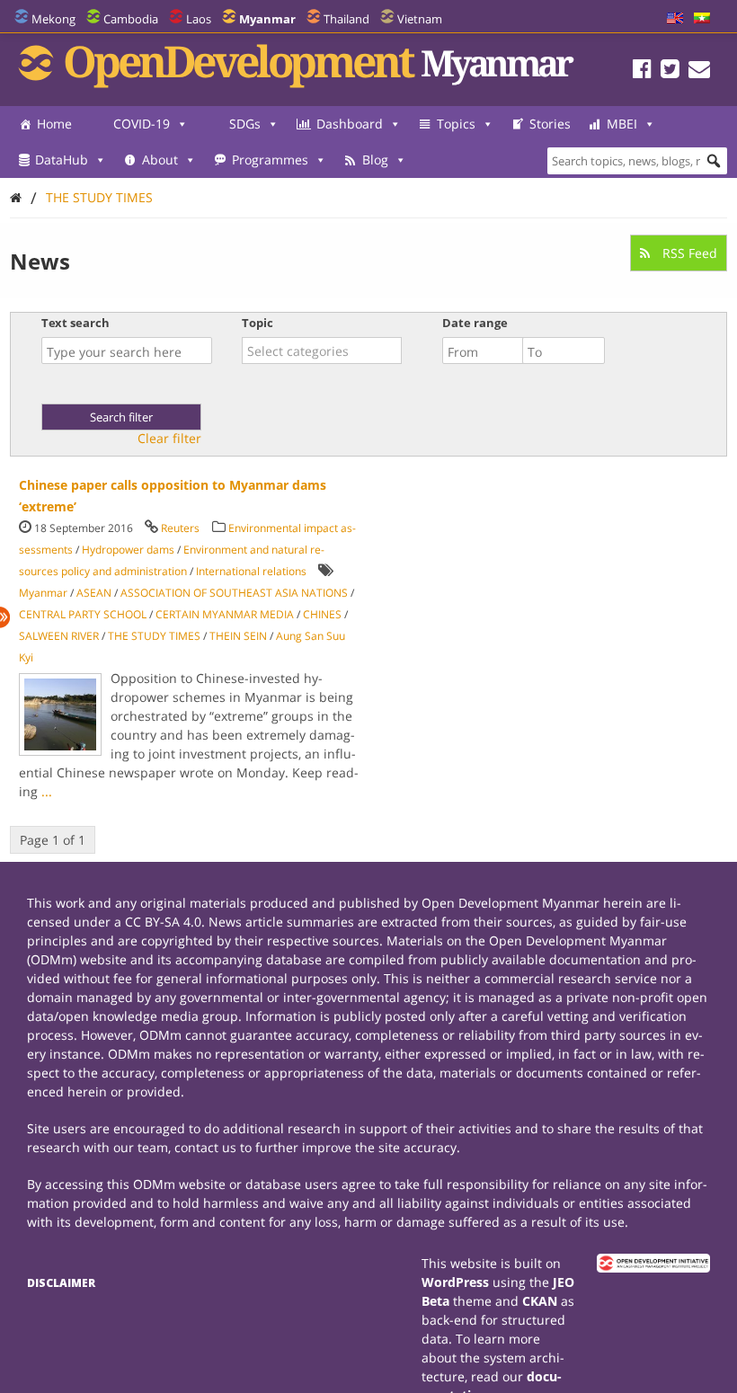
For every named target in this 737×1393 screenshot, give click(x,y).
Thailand (346, 19)
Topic (257, 323)
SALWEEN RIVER (59, 635)
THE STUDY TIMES (99, 197)
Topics (456, 123)
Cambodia (130, 19)
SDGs (245, 123)
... (46, 791)
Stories (550, 123)
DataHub (61, 159)
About (160, 159)
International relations (251, 571)
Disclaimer (61, 1283)
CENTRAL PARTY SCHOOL (83, 614)
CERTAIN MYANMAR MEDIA (224, 614)
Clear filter (169, 438)
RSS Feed (688, 253)
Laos (198, 19)
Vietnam (419, 19)
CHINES (322, 614)
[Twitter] (670, 71)
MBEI (622, 123)
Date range (475, 323)
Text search (75, 323)
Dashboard (349, 123)
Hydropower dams (128, 549)
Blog (375, 159)
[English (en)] (675, 19)
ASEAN (93, 592)
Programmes (270, 159)
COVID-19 (141, 123)
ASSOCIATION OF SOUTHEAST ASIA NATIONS (234, 592)
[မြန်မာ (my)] (702, 19)
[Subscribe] (699, 71)
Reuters (180, 528)
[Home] (16, 197)
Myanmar (43, 592)
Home (54, 123)
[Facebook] (642, 71)
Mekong (53, 19)
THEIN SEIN (238, 635)
